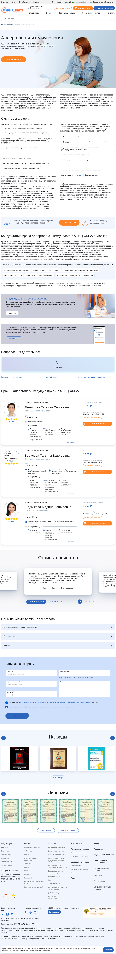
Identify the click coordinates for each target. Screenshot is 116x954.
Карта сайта (28, 878)
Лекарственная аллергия (11, 377)
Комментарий (64, 682)
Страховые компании (79, 853)
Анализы (4, 847)
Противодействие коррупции (30, 859)
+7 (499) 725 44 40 (35, 7)
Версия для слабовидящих (103, 2)
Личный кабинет (64, 8)
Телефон (10, 692)
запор (79, 175)
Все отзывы (54, 602)
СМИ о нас (28, 851)
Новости (97, 844)
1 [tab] (77, 601)
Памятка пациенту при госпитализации (56, 872)
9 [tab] (93, 601)
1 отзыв (11, 421)
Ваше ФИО (11, 672)
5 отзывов (11, 521)
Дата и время (64, 671)
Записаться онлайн (69, 222)
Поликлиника (6, 854)
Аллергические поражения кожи (91, 377)
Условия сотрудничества (80, 856)
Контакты (27, 874)
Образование (76, 866)
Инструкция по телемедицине (53, 897)
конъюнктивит (27, 153)
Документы (98, 876)
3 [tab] (85, 601)
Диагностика (5, 851)
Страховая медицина (80, 849)
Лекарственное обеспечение (100, 861)
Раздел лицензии (46, 830)
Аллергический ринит (49, 377)
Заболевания (99, 881)
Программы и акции (9, 871)
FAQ (49, 880)
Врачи (26, 854)
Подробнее (12, 338)
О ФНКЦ (27, 844)
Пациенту (52, 844)
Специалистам (100, 849)
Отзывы (74, 878)
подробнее (12, 313)
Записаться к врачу (84, 8)
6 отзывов (11, 466)
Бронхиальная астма (10, 153)
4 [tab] (86, 601)
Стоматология (6, 865)
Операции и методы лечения (102, 888)
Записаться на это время (92, 417)
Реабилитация (6, 862)
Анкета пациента (54, 884)
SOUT (26, 871)
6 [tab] (89, 601)
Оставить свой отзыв (36, 602)
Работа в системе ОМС (56, 854)
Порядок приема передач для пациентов (57, 888)
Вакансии (36, 2)
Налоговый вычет (78, 844)
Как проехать (54, 912)
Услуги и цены (7, 844)
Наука (73, 873)
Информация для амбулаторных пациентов (57, 866)
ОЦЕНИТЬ (101, 914)
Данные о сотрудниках (56, 851)
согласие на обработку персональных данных (37, 702)
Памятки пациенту (54, 876)
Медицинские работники (104, 855)
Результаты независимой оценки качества (33, 888)
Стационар (5, 858)
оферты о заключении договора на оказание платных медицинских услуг (51, 707)
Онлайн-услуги (24, 2)
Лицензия (27, 863)
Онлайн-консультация (105, 8)
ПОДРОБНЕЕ (93, 914)
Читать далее (55, 583)
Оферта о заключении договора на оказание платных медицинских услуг (10, 878)
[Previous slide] (3, 738)
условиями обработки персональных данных (73, 702)
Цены (13, 2)
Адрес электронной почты (15, 682)
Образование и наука (80, 862)
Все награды (58, 778)
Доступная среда (54, 893)
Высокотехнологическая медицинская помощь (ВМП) (56, 860)
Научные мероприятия (79, 869)
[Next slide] (112, 738)
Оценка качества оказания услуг (34, 882)
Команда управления (32, 847)
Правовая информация (67, 830)
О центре (4, 2)
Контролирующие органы (101, 869)
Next (80, 601)
